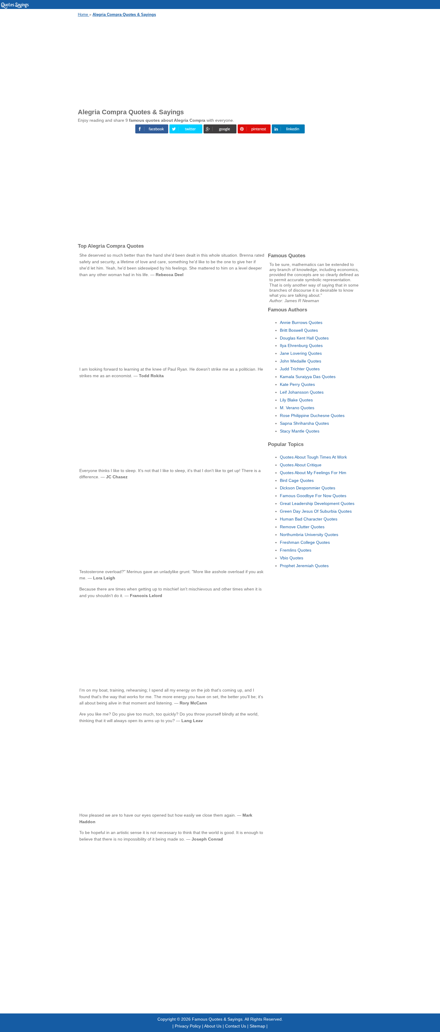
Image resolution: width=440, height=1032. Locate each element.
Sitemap (257, 1026)
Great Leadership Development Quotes (317, 503)
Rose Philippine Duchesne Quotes (312, 415)
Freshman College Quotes (305, 542)
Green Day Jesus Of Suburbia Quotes (316, 511)
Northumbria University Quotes (309, 534)
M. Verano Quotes (297, 407)
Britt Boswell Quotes (299, 330)
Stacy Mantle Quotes (299, 431)
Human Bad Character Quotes (308, 519)
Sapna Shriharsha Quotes (304, 423)
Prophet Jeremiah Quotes (304, 565)
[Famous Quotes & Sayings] (15, 7)
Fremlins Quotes (295, 550)
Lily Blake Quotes (296, 400)
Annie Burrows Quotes (301, 322)
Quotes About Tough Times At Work (313, 457)
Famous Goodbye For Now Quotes (313, 495)
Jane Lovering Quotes (301, 353)
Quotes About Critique (300, 464)
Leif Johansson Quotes (302, 392)
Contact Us (235, 1026)
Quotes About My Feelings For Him (313, 472)
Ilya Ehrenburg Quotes (301, 345)
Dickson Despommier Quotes (307, 487)
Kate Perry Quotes (297, 384)
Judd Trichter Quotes (300, 368)
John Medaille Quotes (300, 361)
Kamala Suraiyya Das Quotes (308, 376)
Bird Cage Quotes (297, 480)
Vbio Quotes (291, 557)
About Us (212, 1026)
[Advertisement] (220, 61)
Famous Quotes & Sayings (217, 1019)
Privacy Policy (188, 1026)
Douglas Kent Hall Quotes (304, 338)
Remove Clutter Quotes (302, 526)
